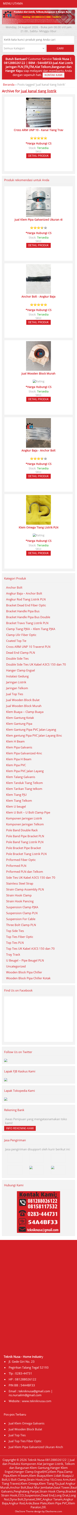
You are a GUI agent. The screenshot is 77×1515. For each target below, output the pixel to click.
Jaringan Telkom (17, 688)
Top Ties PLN (15, 943)
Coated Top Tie (16, 641)
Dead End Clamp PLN (20, 653)
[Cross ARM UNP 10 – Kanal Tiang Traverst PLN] (38, 125)
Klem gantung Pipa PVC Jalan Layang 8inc (34, 735)
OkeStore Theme (24, 1511)
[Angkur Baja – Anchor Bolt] (38, 446)
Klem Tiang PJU (16, 795)
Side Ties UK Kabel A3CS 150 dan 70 (30, 877)
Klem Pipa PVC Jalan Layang (25, 771)
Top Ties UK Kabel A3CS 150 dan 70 (30, 948)
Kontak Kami (53, 75)
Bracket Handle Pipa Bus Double (28, 617)
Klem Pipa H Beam (18, 759)
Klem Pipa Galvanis (19, 747)
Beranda (8, 84)
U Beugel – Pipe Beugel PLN (25, 960)
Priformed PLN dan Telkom (24, 872)
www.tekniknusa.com (36, 1401)
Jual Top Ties (14, 694)
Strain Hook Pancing (20, 901)
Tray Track (13, 954)
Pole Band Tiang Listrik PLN (24, 842)
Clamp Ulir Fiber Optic (21, 635)
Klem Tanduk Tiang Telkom (24, 783)
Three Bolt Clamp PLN (21, 925)
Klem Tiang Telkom (19, 800)
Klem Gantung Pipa (19, 724)
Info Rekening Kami (20, 1128)
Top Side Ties (15, 931)
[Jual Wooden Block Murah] (38, 369)
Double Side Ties (17, 658)
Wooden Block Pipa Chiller (24, 972)
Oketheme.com (53, 1511)
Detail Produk (38, 155)
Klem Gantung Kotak (20, 718)
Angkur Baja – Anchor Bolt (24, 593)
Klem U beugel (16, 806)
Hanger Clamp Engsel (20, 670)
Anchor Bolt (14, 587)
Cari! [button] (60, 48)
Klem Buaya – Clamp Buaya (24, 712)
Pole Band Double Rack (22, 830)
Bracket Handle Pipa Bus (22, 611)
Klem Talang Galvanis (20, 777)
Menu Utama (13, 3)
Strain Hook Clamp (19, 895)
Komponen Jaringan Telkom (25, 824)
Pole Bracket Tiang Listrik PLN (26, 854)
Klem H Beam (15, 741)
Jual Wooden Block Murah (23, 706)
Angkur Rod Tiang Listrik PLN (26, 599)
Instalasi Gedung (17, 676)
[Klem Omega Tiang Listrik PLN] (38, 523)
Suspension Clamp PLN (22, 913)
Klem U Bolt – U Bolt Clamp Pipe (28, 812)
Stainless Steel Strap (19, 883)
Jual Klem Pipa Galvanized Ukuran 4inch (36, 1447)
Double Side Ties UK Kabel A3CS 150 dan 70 (36, 664)
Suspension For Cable (20, 919)
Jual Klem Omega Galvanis (26, 1423)
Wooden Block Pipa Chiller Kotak (28, 978)
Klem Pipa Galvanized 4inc (24, 753)
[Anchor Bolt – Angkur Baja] (38, 292)
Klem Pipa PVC (16, 765)
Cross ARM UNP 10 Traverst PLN (28, 647)
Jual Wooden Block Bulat (22, 700)
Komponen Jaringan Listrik (24, 818)
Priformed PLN (16, 866)
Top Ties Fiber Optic (19, 937)
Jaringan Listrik (16, 682)
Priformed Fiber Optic (21, 860)
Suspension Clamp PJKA (22, 907)
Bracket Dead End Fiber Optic (26, 605)
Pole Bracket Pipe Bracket (23, 848)
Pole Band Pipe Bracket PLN (25, 836)
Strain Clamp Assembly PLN (25, 889)
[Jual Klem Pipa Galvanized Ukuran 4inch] (38, 215)
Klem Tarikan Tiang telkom (24, 789)
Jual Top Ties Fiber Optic (25, 1441)
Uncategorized (16, 966)
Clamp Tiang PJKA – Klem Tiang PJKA (30, 629)
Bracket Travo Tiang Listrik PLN (27, 623)
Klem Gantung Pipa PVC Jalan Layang (31, 729)
